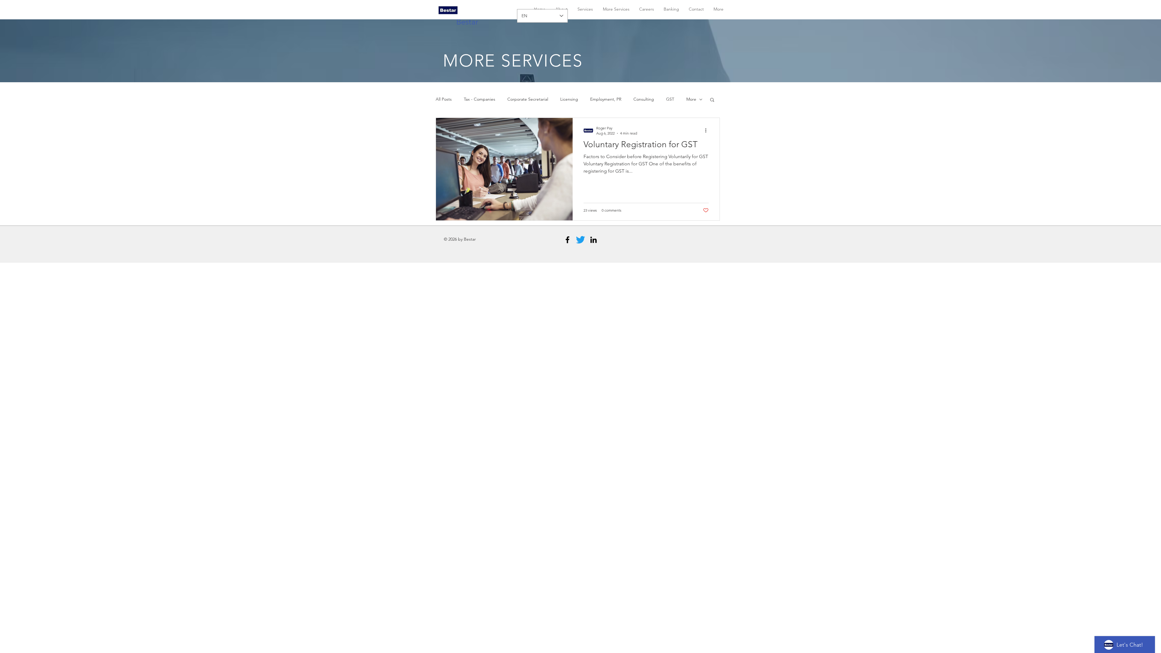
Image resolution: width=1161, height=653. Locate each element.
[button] (712, 100)
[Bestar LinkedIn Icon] (593, 239)
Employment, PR (605, 99)
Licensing (569, 99)
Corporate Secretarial (527, 99)
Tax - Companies (479, 99)
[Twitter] (580, 239)
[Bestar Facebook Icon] (567, 239)
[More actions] (707, 130)
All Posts (444, 99)
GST (670, 99)
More (691, 99)
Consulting (643, 99)
